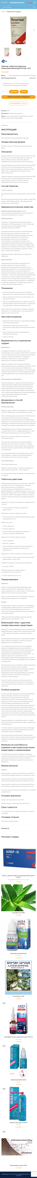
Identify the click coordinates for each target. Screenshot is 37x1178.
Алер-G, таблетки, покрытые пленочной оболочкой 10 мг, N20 (18, 876)
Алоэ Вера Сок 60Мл (18, 912)
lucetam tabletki (18, 118)
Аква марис (19, 955)
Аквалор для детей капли (18, 1080)
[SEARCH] (34, 7)
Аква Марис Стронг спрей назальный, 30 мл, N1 (18, 1037)
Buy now (23, 91)
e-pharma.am (17, 2)
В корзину (14, 91)
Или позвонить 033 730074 (18, 103)
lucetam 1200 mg (23, 116)
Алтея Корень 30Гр (18, 996)
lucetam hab (10, 118)
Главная (3, 11)
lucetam (8, 116)
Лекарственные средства (14, 11)
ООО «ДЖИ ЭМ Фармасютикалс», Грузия (18, 879)
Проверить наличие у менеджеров (18, 97)
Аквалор (18, 1082)
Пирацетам (32, 78)
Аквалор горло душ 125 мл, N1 (18, 1122)
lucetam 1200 (14, 116)
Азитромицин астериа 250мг (18, 1165)
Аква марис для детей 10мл (18, 953)
